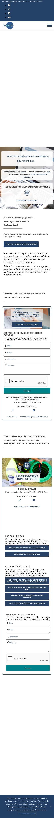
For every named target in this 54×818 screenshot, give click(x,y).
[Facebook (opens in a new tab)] (9, 5)
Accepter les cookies (27, 813)
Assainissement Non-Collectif (27, 200)
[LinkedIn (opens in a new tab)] (9, 13)
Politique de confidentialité (18, 806)
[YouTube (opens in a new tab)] (9, 17)
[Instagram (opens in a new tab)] (9, 9)
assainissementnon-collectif (27, 478)
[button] (21, 244)
